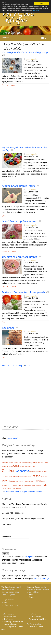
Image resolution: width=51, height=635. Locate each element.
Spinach (15, 485)
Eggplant (45, 471)
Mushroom (21, 477)
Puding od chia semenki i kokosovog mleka (23, 292)
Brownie (46, 462)
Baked (11, 462)
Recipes (5, 37)
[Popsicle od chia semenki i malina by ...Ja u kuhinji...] (12, 195)
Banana (16, 462)
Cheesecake (28, 466)
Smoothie (5, 251)
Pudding (5, 85)
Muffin (16, 477)
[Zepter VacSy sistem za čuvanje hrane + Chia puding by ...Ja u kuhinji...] (12, 160)
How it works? (8, 619)
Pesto (42, 477)
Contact (31, 597)
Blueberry (28, 462)
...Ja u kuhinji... (31, 59)
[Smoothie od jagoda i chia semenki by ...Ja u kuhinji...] (12, 266)
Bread (34, 462)
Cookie (38, 471)
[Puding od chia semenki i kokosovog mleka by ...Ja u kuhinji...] (12, 302)
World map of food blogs (37, 619)
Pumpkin (22, 481)
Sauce (43, 481)
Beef (23, 462)
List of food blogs (35, 616)
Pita (4, 480)
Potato (16, 481)
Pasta (35, 475)
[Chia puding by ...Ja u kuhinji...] (12, 337)
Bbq (20, 462)
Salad (37, 481)
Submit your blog (10, 616)
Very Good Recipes (8, 587)
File (3, 477)
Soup (10, 485)
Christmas (32, 471)
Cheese (21, 466)
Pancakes (28, 477)
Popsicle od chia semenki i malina (18, 186)
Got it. (41, 3)
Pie (46, 476)
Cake (16, 465)
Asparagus (5, 462)
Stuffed (24, 485)
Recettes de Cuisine (36, 626)
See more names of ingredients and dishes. (23, 491)
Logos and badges (10, 624)
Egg (41, 471)
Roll (32, 481)
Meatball (11, 477)
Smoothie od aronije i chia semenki (19, 221)
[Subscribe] (24, 59)
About (31, 594)
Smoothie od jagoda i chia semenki (19, 257)
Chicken (8, 470)
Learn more (36, 10)
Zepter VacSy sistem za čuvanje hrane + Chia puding (24, 149)
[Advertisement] (25, 118)
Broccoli (40, 462)
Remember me (10, 549)
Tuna (13, 489)
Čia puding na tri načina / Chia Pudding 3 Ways (25, 53)
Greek (6, 477)
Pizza (11, 481)
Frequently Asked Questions (13, 621)
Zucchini (18, 488)
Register (30, 556)
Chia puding (8, 328)
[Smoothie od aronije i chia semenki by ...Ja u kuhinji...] (12, 231)
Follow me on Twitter (11, 605)
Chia (13, 85)
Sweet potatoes (36, 485)
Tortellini (9, 489)
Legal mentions (9, 600)
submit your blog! (41, 578)
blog (5, 602)
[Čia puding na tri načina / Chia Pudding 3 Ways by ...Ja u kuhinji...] (12, 65)
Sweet (29, 485)
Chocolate (22, 470)
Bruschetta (5, 466)
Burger (11, 466)
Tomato (4, 489)
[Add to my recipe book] (4, 55)
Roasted (27, 481)
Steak (19, 485)
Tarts (44, 485)
